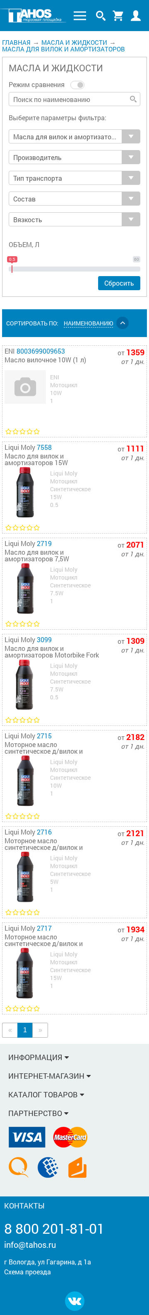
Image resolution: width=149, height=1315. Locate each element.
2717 (44, 928)
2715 (44, 735)
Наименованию (88, 323)
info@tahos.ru (30, 1244)
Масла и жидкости (74, 42)
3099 (44, 639)
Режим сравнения (37, 84)
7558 (44, 447)
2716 (44, 831)
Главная (16, 42)
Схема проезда (27, 1271)
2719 (44, 543)
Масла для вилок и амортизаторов (63, 49)
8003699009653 (41, 351)
